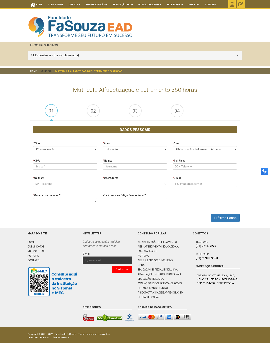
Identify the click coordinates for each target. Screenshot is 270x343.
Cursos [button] (73, 4)
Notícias (193, 4)
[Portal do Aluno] (232, 4)
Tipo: (37, 143)
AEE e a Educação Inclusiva (155, 260)
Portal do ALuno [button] (148, 4)
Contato (210, 4)
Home (33, 71)
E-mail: (177, 177)
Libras (142, 265)
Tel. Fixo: (179, 160)
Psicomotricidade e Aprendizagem (160, 292)
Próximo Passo (225, 218)
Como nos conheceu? (47, 195)
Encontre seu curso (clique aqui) (57, 55)
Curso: (177, 143)
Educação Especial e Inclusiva (158, 269)
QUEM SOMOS (36, 246)
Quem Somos (55, 4)
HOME (31, 242)
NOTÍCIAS (33, 255)
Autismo (143, 255)
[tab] (51, 110)
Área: (106, 143)
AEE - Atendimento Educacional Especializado (158, 249)
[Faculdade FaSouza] (80, 26)
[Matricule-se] (241, 4)
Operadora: (110, 177)
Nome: (107, 160)
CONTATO (33, 260)
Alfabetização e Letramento (157, 242)
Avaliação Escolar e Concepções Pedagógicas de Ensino (160, 285)
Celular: (38, 177)
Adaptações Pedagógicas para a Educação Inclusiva (159, 276)
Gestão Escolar (148, 297)
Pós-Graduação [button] (95, 4)
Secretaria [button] (174, 4)
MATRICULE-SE (36, 251)
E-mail (95, 253)
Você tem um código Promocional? (124, 195)
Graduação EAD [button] (121, 4)
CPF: (36, 160)
